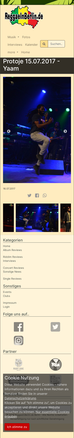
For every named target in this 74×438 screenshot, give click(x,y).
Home (25, 52)
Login (6, 306)
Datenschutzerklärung (20, 398)
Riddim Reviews (13, 256)
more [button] (12, 52)
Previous (9, 131)
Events (7, 291)
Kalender (31, 44)
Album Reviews (12, 250)
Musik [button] (12, 37)
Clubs (6, 295)
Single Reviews (12, 278)
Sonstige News (12, 271)
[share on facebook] (37, 195)
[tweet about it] (29, 195)
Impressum (10, 302)
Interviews (15, 44)
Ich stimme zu (17, 427)
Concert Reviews (13, 267)
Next (65, 131)
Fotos (26, 37)
